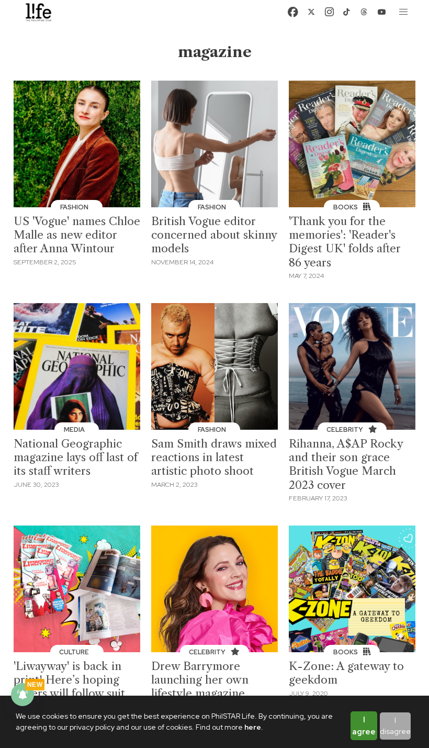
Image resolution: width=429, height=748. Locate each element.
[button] (404, 12)
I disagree (395, 726)
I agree (364, 725)
